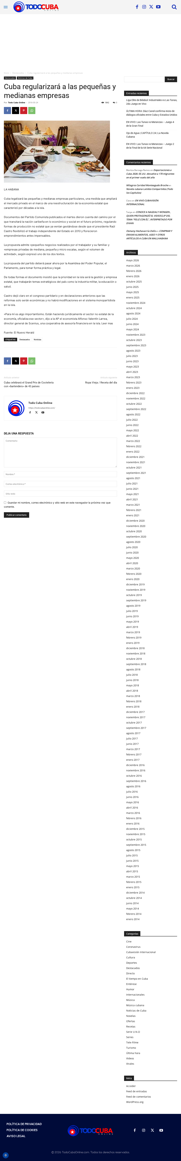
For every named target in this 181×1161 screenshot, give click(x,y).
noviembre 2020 (135, 526)
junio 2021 (132, 488)
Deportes (131, 962)
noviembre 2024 (135, 302)
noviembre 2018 (135, 653)
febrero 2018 (133, 701)
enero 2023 (132, 387)
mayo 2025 (132, 292)
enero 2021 (132, 515)
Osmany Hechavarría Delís (141, 231)
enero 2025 (132, 297)
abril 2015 (132, 871)
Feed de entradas (136, 1091)
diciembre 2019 (135, 584)
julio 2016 (132, 791)
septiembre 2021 (136, 472)
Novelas (131, 1016)
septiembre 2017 (136, 728)
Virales (130, 1063)
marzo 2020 (133, 568)
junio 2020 (132, 552)
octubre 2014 (134, 898)
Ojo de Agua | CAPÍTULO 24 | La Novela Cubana (147, 135)
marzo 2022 (133, 441)
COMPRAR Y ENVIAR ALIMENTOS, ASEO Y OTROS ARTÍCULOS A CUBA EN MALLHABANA (149, 234)
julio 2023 (132, 356)
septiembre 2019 (136, 600)
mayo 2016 (132, 802)
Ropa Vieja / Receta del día (101, 382)
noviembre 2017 (135, 717)
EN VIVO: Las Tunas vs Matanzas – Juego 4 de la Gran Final (150, 124)
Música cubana (135, 1005)
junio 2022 (132, 425)
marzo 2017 (133, 749)
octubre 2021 (134, 467)
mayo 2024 (132, 329)
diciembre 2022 (135, 393)
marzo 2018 (133, 696)
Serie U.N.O (133, 1031)
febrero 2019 (133, 637)
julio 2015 (132, 855)
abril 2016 (132, 807)
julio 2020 (132, 547)
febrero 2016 (133, 818)
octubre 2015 (134, 839)
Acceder (131, 1086)
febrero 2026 (133, 271)
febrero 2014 (133, 914)
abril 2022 (132, 435)
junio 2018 (132, 680)
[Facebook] (137, 7)
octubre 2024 (134, 308)
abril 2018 (132, 690)
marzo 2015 (133, 876)
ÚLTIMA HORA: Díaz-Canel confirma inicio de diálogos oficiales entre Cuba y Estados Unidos (151, 113)
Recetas (130, 1026)
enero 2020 (132, 579)
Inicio (6, 72)
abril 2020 (132, 563)
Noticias (37, 339)
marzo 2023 (133, 377)
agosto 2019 (133, 605)
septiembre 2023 (136, 345)
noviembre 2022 (135, 398)
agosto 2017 (133, 733)
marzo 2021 (133, 504)
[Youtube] (158, 7)
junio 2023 (132, 361)
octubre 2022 (134, 403)
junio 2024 (132, 324)
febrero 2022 (133, 446)
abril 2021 (132, 499)
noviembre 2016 (135, 770)
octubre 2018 (134, 658)
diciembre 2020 (135, 520)
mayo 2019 (132, 621)
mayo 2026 (132, 260)
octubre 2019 (134, 595)
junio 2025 (132, 287)
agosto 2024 (133, 313)
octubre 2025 (134, 281)
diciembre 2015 (135, 829)
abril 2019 (132, 627)
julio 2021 (132, 483)
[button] (174, 7)
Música (130, 1000)
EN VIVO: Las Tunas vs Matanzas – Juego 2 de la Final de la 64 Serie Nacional (150, 146)
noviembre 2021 (135, 462)
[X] (151, 7)
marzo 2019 (133, 632)
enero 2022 (132, 451)
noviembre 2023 (135, 334)
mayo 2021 (132, 494)
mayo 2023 (132, 366)
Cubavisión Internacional (141, 952)
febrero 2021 (133, 510)
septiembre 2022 (136, 409)
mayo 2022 (132, 430)
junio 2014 (132, 903)
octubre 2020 (134, 531)
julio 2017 (132, 738)
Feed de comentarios (138, 1096)
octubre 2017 (134, 722)
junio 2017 (132, 743)
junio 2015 (132, 860)
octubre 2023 (134, 340)
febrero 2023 (133, 382)
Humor (130, 989)
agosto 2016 (133, 786)
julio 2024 (132, 318)
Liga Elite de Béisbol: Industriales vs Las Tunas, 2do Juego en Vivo (151, 102)
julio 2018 (132, 674)
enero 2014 (132, 919)
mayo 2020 (132, 558)
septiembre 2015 (136, 844)
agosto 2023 (133, 350)
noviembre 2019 (135, 589)
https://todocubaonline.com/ (41, 408)
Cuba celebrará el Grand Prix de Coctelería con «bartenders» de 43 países (29, 384)
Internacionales (135, 994)
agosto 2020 (133, 542)
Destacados (18, 72)
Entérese (131, 984)
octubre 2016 (134, 775)
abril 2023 (132, 372)
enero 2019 (132, 643)
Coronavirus (133, 946)
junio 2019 (132, 616)
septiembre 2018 (136, 664)
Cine (129, 941)
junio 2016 (132, 797)
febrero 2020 (133, 573)
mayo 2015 (132, 866)
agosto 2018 (133, 669)
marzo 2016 (133, 813)
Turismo (131, 1047)
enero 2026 (132, 276)
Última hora (133, 1053)
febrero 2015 (133, 882)
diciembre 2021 (135, 457)
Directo (130, 973)
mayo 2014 (132, 908)
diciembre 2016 (135, 765)
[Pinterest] (23, 110)
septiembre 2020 (136, 536)
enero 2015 (132, 887)
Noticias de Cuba (25, 78)
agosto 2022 (133, 414)
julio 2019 (132, 611)
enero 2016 (132, 823)
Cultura (130, 957)
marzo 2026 (133, 265)
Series (129, 1037)
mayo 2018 (132, 685)
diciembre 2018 (135, 648)
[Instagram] (144, 7)
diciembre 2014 (135, 892)
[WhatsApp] (31, 110)
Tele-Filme (132, 1042)
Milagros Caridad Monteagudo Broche (147, 185)
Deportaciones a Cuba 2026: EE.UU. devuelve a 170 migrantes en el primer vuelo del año (150, 173)
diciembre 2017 (135, 712)
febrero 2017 (133, 754)
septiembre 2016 (136, 781)
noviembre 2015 (135, 834)
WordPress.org (135, 1102)
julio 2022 (132, 419)
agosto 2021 (133, 478)
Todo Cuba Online (16, 102)
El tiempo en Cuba (137, 978)
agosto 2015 (133, 850)
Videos (130, 1058)
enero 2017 (132, 759)
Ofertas (130, 1021)
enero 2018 (132, 706)
